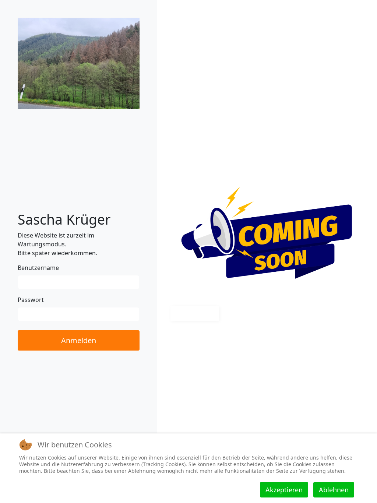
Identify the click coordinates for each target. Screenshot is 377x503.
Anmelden (78, 340)
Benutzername (38, 268)
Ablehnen (334, 489)
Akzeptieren (284, 489)
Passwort (31, 300)
